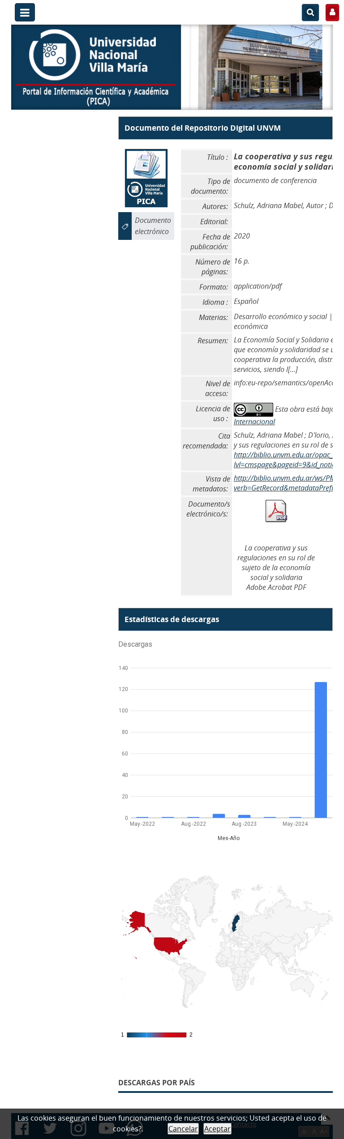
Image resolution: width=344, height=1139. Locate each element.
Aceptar (217, 1129)
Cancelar (183, 1129)
